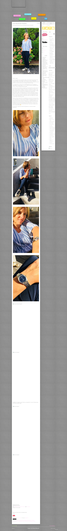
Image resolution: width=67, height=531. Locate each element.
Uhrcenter (28, 506)
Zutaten (50, 113)
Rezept (51, 107)
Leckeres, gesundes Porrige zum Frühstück (52, 53)
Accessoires (16, 520)
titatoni (51, 142)
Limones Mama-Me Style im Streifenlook (20, 23)
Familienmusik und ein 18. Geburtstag (52, 62)
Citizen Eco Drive (21, 520)
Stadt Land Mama (51, 140)
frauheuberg (52, 124)
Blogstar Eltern (52, 121)
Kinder (50, 96)
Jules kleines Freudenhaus (52, 130)
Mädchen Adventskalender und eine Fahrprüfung (52, 57)
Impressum (13, 528)
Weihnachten (52, 111)
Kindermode (52, 100)
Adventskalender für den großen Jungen (52, 60)
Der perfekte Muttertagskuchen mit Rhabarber (53, 45)
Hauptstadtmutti (52, 127)
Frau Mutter (51, 123)
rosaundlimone (19, 3)
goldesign (51, 126)
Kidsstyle (50, 95)
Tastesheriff (51, 141)
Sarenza (52, 108)
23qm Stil (51, 117)
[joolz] (43, 48)
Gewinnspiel (52, 89)
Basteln (50, 75)
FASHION (17, 15)
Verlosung (50, 110)
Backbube (51, 118)
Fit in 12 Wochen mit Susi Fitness (52, 42)
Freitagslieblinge (51, 86)
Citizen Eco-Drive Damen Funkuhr (19, 506)
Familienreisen (50, 82)
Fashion (30, 520)
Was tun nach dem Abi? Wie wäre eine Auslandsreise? (52, 47)
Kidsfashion (51, 94)
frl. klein (51, 125)
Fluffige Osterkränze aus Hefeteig (52, 51)
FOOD (22, 19)
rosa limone (19, 517)
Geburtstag (50, 87)
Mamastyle (26, 521)
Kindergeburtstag (53, 97)
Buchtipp (50, 78)
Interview (51, 91)
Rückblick (50, 108)
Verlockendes (52, 143)
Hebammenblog (52, 128)
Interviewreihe (51, 92)
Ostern (50, 105)
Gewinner (50, 88)
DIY (46, 18)
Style (53, 109)
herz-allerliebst (52, 129)
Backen (50, 74)
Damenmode (26, 520)
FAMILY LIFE (42, 14)
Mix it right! (51, 38)
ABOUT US (28, 14)
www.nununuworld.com (52, 112)
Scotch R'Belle (51, 109)
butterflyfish (52, 122)
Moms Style (30, 521)
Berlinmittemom (51, 77)
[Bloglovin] (50, 148)
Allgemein (26, 517)
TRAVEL (34, 18)
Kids (49, 93)
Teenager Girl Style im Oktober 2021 (52, 40)
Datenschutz (56, 529)
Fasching (50, 83)
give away (50, 90)
